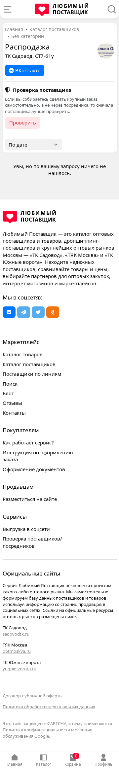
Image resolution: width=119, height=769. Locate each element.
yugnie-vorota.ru (19, 669)
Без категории (27, 36)
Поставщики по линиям (32, 373)
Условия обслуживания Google (47, 733)
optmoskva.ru (17, 651)
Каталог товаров (23, 354)
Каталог (43, 764)
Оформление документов (34, 469)
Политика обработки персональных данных (49, 707)
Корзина (72, 760)
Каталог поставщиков (54, 29)
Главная (14, 764)
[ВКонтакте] (9, 312)
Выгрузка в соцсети (26, 529)
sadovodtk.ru (16, 634)
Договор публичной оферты (32, 696)
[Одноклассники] (52, 312)
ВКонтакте (27, 70)
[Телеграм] (23, 312)
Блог (8, 393)
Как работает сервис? (28, 442)
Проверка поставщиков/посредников (32, 542)
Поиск (10, 383)
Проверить (22, 122)
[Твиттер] (38, 312)
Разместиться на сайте (30, 499)
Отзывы (12, 403)
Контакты (14, 412)
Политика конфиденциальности (36, 730)
